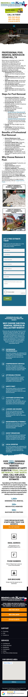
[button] (14, 26)
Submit (7, 298)
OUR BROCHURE (14, 579)
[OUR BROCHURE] (14, 573)
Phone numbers (14, 561)
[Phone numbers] (14, 554)
